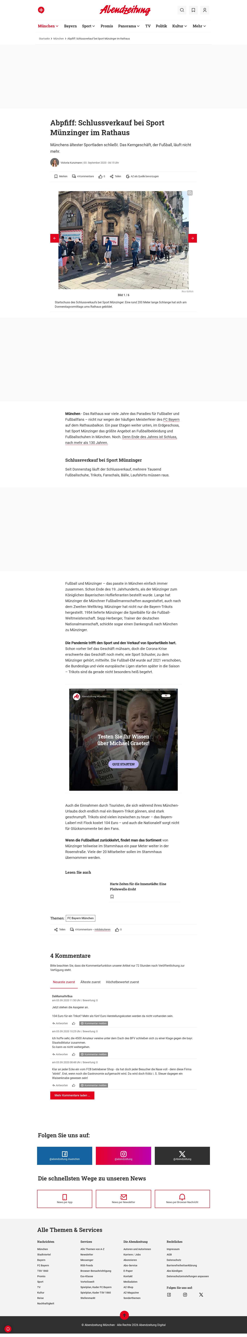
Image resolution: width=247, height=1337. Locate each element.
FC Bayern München (80, 918)
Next (192, 238)
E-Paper (128, 1270)
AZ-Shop (128, 1287)
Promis (107, 26)
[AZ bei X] (201, 1295)
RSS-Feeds (86, 1265)
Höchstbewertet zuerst (122, 982)
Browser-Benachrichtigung (95, 1270)
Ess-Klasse (86, 1276)
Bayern (70, 26)
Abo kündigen (174, 1270)
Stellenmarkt (87, 1298)
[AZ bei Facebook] (169, 1295)
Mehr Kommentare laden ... (72, 1095)
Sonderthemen (132, 1298)
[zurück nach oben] (124, 1317)
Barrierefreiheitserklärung (182, 1265)
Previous (54, 238)
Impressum (173, 1249)
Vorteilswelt (87, 1281)
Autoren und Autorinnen (137, 1249)
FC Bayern (171, 419)
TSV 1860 (42, 1270)
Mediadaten (130, 1281)
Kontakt (128, 1276)
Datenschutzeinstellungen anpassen (188, 1276)
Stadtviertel (44, 1254)
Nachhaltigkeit (45, 1303)
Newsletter (86, 1254)
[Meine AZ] (204, 10)
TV (148, 26)
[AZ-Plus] (41, 10)
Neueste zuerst (64, 982)
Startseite (44, 38)
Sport (86, 26)
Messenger (86, 1260)
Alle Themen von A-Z (92, 1249)
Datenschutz (174, 1260)
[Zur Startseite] (125, 15)
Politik (161, 26)
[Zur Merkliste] (193, 10)
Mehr (197, 26)
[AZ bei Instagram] (185, 1295)
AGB (169, 1254)
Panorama (127, 26)
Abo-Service (130, 1265)
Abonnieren (130, 1260)
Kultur (177, 26)
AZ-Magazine (131, 1292)
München (46, 26)
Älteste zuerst (90, 982)
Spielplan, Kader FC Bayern (96, 1287)
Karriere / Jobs (132, 1254)
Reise (40, 1298)
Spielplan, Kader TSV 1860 (95, 1292)
